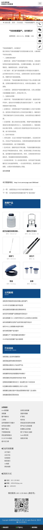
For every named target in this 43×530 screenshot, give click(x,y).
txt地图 (6, 463)
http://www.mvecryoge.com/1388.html (26, 182)
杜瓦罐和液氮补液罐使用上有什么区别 (15, 386)
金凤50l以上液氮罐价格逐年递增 (13, 326)
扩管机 (22, 416)
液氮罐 (4, 413)
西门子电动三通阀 (26, 432)
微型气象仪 (5, 429)
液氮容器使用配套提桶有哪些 (12, 369)
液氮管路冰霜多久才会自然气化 (13, 365)
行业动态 (20, 22)
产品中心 (20, 527)
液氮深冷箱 (24, 438)
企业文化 (7, 455)
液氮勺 (11, 256)
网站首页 (5, 527)
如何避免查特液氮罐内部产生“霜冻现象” (22, 193)
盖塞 (31, 281)
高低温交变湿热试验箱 (27, 423)
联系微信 (34, 527)
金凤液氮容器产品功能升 (11, 331)
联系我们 (7, 461)
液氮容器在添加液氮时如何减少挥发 (14, 378)
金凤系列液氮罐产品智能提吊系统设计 (15, 314)
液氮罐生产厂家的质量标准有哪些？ (14, 335)
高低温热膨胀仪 (7, 435)
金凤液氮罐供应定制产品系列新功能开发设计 (17, 322)
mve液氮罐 (5, 410)
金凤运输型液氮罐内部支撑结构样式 (14, 309)
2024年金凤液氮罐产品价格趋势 (13, 339)
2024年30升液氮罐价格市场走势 (13, 305)
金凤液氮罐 (6, 171)
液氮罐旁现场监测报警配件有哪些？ (14, 373)
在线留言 (7, 458)
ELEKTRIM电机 (7, 438)
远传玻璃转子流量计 (8, 423)
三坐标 (4, 419)
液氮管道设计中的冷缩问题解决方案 (21, 189)
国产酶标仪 (5, 416)
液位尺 (31, 256)
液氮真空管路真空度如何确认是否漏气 (15, 301)
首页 (13, 22)
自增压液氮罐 (24, 410)
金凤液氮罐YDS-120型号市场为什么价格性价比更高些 (20, 318)
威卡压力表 (5, 441)
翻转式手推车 (32, 231)
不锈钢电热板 (6, 432)
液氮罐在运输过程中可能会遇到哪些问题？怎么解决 (19, 390)
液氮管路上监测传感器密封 (11, 356)
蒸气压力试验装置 (26, 426)
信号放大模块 (6, 426)
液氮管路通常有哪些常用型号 (12, 361)
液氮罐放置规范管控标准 (11, 395)
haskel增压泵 (24, 435)
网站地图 (7, 466)
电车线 (22, 419)
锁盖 (11, 281)
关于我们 (7, 452)
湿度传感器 (24, 413)
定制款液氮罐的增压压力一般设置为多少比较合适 (19, 382)
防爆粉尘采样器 (25, 429)
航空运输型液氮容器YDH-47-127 (11, 231)
